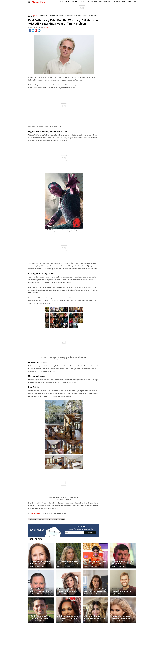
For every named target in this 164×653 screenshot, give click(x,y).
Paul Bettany (33, 519)
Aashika (46, 27)
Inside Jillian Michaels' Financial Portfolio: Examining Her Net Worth (68, 591)
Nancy (31, 566)
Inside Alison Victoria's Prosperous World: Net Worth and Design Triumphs (95, 618)
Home (61, 2)
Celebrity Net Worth (58, 519)
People (130, 2)
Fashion (74, 2)
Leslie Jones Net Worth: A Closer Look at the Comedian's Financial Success (95, 564)
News (67, 2)
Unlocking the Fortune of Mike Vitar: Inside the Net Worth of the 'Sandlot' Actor (41, 618)
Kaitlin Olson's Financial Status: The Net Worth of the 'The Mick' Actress (67, 564)
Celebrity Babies (119, 2)
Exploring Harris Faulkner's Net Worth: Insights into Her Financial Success (68, 618)
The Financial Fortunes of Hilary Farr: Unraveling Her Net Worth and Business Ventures (95, 591)
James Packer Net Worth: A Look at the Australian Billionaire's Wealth (122, 564)
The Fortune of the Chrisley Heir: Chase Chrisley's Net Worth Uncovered (123, 591)
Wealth (82, 2)
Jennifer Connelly (44, 519)
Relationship (92, 2)
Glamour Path (38, 2)
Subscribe (90, 532)
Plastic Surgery (105, 2)
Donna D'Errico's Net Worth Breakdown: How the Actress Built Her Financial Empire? (121, 618)
